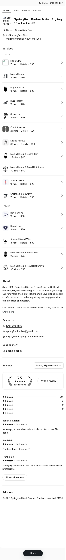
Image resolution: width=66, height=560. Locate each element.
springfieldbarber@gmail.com (22, 331)
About (16, 10)
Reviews (26, 10)
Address (37, 10)
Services (6, 10)
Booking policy (14, 350)
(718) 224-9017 (56, 3)
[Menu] (62, 10)
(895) (33, 23)
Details (23, 64)
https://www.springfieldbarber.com (24, 336)
